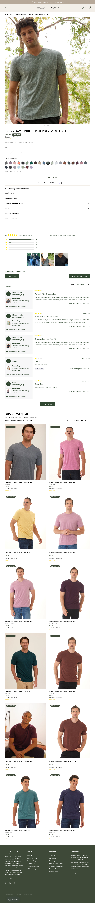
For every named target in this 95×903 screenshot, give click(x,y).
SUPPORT (52, 852)
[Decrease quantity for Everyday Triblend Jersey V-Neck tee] (6, 177)
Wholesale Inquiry (33, 866)
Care (7, 208)
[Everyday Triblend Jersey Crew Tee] (69, 452)
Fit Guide (52, 855)
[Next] (50, 125)
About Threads (32, 858)
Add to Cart (52, 177)
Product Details (11, 198)
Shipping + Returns (12, 213)
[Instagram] (11, 883)
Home (6, 14)
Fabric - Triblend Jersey (14, 203)
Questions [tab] (21, 272)
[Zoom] (86, 21)
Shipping (7, 137)
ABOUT (29, 852)
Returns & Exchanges (56, 863)
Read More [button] (9, 878)
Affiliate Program (33, 869)
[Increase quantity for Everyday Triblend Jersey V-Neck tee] (11, 177)
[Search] (86, 8)
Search (29, 855)
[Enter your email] (88, 874)
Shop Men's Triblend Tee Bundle (78, 421)
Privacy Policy (53, 872)
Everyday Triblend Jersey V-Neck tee (18, 483)
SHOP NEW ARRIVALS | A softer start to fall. (47, 2)
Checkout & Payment (56, 866)
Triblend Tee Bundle (20, 14)
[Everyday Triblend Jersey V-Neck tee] (25, 452)
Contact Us (31, 863)
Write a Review (81, 277)
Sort (72, 284)
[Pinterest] (16, 883)
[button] (21, 240)
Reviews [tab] (9, 272)
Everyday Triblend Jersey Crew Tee (62, 483)
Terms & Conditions (56, 869)
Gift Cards (52, 858)
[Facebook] (7, 883)
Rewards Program (33, 861)
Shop (11, 14)
